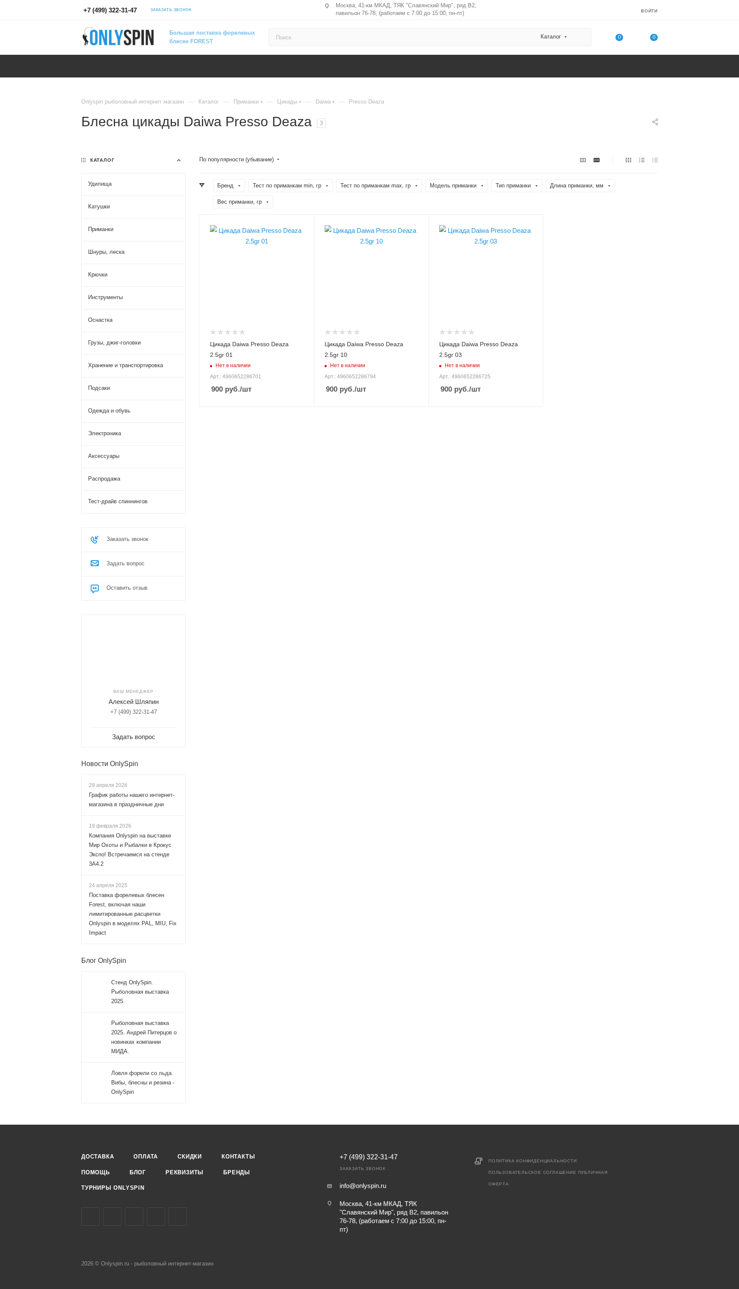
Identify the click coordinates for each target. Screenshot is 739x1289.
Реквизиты (185, 1172)
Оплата (145, 1156)
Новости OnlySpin (109, 763)
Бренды (236, 1172)
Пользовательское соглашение (532, 1172)
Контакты (238, 1156)
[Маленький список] (583, 160)
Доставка (97, 1156)
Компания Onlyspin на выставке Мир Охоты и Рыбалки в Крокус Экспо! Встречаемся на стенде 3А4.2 (130, 849)
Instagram (112, 1216)
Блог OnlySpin (103, 960)
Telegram (134, 1216)
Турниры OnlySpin (113, 1188)
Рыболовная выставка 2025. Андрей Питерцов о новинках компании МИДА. (144, 1037)
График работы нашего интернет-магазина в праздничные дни (131, 800)
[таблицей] (655, 160)
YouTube (156, 1216)
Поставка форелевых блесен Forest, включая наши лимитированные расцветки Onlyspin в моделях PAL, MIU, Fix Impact (133, 914)
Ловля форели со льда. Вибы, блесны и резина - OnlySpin (142, 1082)
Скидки (189, 1156)
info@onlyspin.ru (363, 1185)
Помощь (95, 1172)
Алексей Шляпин (134, 701)
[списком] (641, 160)
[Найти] (581, 37)
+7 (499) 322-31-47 (110, 10)
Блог (138, 1172)
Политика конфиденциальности (532, 1160)
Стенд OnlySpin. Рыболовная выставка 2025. (140, 991)
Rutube (177, 1216)
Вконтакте (90, 1216)
